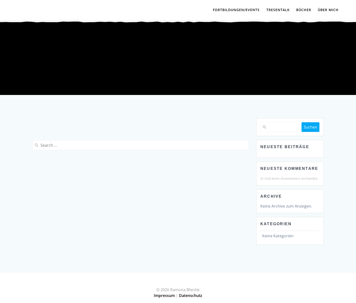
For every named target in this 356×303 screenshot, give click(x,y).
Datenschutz (190, 295)
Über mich (328, 9)
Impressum (164, 295)
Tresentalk (278, 9)
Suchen (310, 127)
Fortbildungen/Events (236, 9)
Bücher (303, 9)
